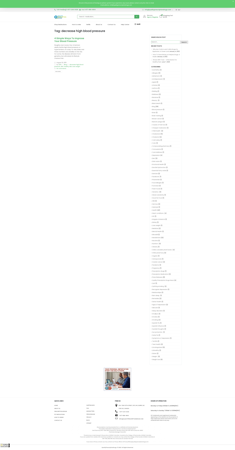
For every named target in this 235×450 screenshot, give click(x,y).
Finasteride (156, 180)
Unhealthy (155, 350)
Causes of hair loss (158, 125)
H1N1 (153, 201)
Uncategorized (157, 347)
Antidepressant (157, 79)
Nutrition (155, 244)
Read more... (58, 71)
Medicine (155, 228)
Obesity (155, 247)
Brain (154, 112)
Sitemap (88, 423)
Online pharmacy (158, 253)
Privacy (88, 417)
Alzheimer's (156, 76)
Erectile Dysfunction (159, 167)
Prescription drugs (158, 271)
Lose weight (156, 225)
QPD (60, 64)
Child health (156, 131)
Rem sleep (156, 295)
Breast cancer (157, 119)
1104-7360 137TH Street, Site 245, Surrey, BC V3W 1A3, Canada (132, 407)
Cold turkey (156, 140)
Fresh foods (156, 189)
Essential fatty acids (159, 170)
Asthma (155, 88)
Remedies (155, 298)
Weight (154, 356)
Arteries (155, 85)
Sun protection (157, 332)
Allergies (155, 73)
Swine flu (155, 335)
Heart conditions (158, 213)
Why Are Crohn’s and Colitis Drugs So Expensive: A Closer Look (165, 50)
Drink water (156, 161)
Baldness (155, 94)
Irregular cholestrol (158, 219)
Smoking (155, 320)
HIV (153, 216)
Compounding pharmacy (160, 146)
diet (62, 66)
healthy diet (68, 66)
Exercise (155, 173)
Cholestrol (155, 137)
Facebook (155, 177)
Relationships (156, 292)
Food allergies (157, 183)
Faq (87, 408)
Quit (153, 283)
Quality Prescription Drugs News (163, 280)
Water (154, 353)
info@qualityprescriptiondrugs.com (158, 10)
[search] (136, 16)
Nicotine (155, 241)
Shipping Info (90, 405)
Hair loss (155, 204)
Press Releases (157, 277)
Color (154, 143)
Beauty (154, 100)
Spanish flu (156, 323)
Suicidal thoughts (158, 329)
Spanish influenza (158, 326)
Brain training (156, 116)
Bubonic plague (157, 122)
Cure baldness (157, 152)
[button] (5, 445)
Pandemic (155, 265)
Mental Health (157, 231)
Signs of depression (159, 305)
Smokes (155, 317)
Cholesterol (156, 134)
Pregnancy (155, 268)
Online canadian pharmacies (162, 250)
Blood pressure (157, 109)
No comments (61, 68)
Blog (65, 64)
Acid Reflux (156, 70)
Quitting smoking (158, 286)
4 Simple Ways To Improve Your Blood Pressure (69, 40)
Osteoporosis (156, 259)
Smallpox (155, 314)
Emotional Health (158, 164)
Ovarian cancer (157, 262)
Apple (154, 82)
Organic (155, 256)
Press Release (90, 414)
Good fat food (157, 198)
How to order (76, 24)
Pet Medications (59, 414)
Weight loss (156, 359)
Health (154, 210)
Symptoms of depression (161, 338)
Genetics (155, 192)
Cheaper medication (159, 128)
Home (56, 405)
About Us (99, 24)
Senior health (156, 302)
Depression (156, 155)
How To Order (59, 417)
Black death (156, 103)
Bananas (155, 97)
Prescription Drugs (60, 411)
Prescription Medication (160, 274)
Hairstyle (155, 207)
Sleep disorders (157, 311)
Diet (153, 158)
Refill (138, 24)
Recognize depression (159, 289)
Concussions (156, 149)
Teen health (156, 344)
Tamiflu (154, 341)
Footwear (155, 186)
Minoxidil (155, 234)
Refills (88, 24)
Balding (154, 91)
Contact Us (111, 24)
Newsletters (156, 238)
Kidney (154, 222)
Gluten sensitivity (158, 195)
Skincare (155, 308)
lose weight (76, 66)
